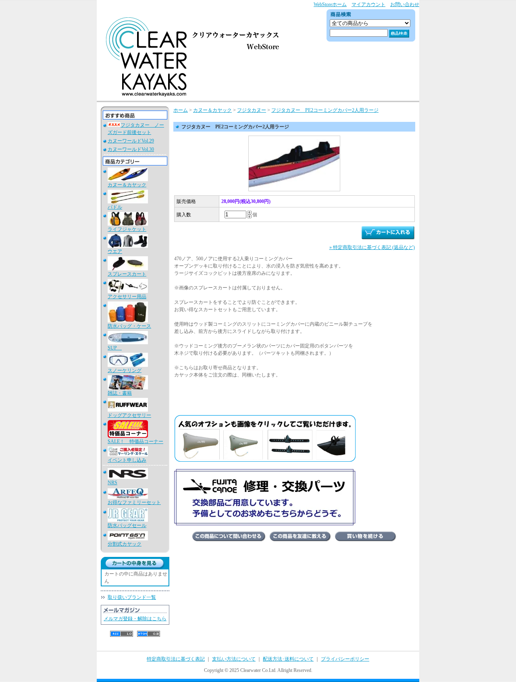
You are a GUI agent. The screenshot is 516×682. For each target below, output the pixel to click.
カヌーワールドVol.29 (131, 141)
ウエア (115, 251)
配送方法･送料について (288, 659)
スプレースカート (127, 274)
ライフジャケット (127, 229)
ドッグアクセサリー (129, 415)
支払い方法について (234, 659)
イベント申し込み (127, 460)
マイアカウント (368, 4)
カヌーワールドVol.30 (131, 149)
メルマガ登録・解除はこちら (135, 618)
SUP (115, 348)
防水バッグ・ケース (129, 326)
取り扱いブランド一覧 (132, 597)
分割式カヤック (124, 544)
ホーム (180, 110)
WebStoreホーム (330, 4)
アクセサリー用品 (127, 296)
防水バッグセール (127, 525)
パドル (115, 207)
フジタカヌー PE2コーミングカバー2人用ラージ (325, 110)
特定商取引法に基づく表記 (176, 659)
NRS (112, 482)
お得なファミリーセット (134, 502)
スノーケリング (124, 370)
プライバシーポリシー (345, 659)
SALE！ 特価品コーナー (135, 441)
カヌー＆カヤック (127, 185)
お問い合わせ (404, 4)
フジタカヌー (251, 110)
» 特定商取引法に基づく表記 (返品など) (372, 247)
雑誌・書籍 (120, 393)
